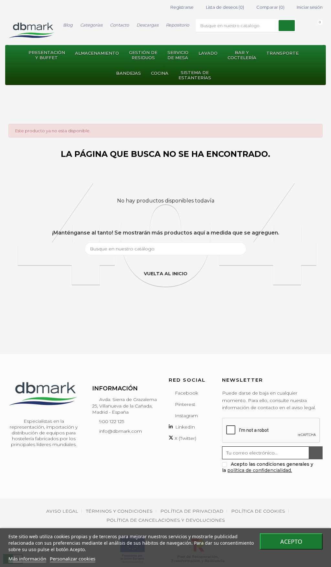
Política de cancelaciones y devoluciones (165, 520)
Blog (68, 24)
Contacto (119, 24)
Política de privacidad (191, 511)
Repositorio (177, 24)
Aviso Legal (62, 511)
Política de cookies (258, 511)
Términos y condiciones (119, 511)
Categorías (91, 24)
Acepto (291, 541)
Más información (27, 558)
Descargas (147, 24)
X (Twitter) (184, 438)
